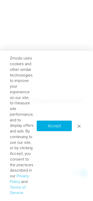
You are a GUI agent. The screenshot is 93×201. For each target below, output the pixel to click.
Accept (54, 125)
